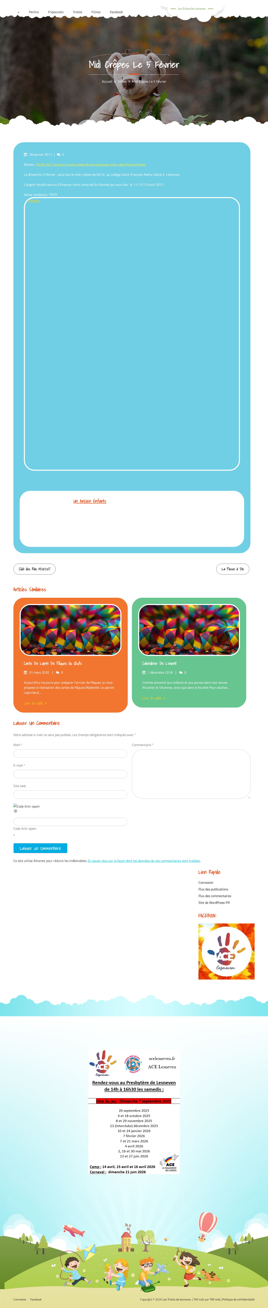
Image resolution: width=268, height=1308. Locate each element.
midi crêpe (117, 164)
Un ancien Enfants (89, 501)
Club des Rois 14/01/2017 (34, 569)
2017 (50, 164)
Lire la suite (33, 703)
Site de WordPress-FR (214, 902)
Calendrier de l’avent (159, 663)
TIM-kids (215, 1299)
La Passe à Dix (233, 569)
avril (63, 164)
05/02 (40, 164)
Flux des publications (213, 889)
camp (71, 164)
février (90, 164)
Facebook (36, 1299)
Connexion (205, 882)
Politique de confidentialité (238, 1299)
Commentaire (142, 744)
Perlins (130, 164)
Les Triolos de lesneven (192, 8)
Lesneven (102, 164)
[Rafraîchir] (15, 811)
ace (56, 164)
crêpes (80, 164)
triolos (140, 164)
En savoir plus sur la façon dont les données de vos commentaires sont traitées (144, 860)
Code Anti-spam (24, 828)
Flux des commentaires (214, 895)
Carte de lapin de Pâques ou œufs (53, 663)
